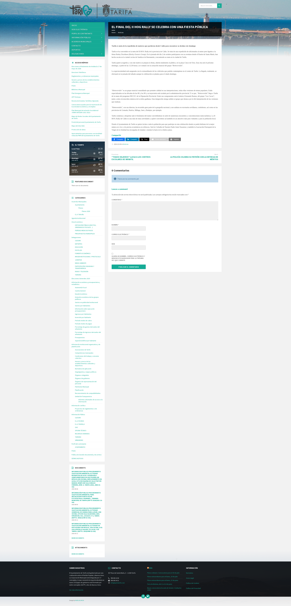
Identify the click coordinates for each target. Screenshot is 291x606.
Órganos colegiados (82, 375)
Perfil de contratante (82, 33)
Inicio (74, 25)
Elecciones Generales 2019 (81, 278)
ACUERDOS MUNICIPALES (81, 41)
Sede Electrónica (79, 29)
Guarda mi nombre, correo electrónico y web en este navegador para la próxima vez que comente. (128, 258)
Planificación (79, 390)
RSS (150, 568)
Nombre (115, 225)
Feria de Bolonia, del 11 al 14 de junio (159, 584)
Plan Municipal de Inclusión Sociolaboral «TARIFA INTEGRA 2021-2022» (85, 111)
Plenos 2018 (86, 211)
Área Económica (77, 222)
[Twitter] (148, 596)
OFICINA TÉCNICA (80, 430)
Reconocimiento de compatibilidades (87, 393)
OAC (76, 427)
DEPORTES (76, 50)
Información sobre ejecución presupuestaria (84, 310)
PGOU (74, 86)
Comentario (117, 200)
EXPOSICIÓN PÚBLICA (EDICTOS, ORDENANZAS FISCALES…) (85, 226)
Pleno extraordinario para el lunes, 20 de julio (162, 577)
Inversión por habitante (83, 317)
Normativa (189, 573)
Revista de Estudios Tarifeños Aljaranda (85, 101)
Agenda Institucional (78, 218)
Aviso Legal (190, 578)
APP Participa (76, 97)
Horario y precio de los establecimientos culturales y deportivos (85, 81)
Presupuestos (80, 337)
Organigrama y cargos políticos (85, 372)
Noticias (121, 32)
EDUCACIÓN (79, 247)
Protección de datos (79, 130)
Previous (115, 154)
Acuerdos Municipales (79, 202)
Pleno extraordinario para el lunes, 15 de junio (162, 580)
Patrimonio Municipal (82, 387)
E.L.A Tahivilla (79, 214)
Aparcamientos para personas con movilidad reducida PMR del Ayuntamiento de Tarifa (87, 134)
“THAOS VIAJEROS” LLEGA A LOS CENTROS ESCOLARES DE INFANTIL (131, 158)
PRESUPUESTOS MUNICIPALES (85, 234)
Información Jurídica (78, 405)
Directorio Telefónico (79, 72)
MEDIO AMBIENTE (80, 263)
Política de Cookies (192, 583)
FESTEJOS (78, 250)
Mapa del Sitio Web (78, 126)
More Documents (78, 538)
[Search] (219, 5)
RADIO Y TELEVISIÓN (81, 271)
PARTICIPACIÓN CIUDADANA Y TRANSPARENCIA (84, 267)
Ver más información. (76, 590)
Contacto (76, 46)
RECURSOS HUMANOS (82, 434)
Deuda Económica (81, 294)
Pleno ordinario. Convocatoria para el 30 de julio (163, 573)
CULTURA (78, 241)
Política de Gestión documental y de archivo (87, 455)
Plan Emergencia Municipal (80, 93)
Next (216, 154)
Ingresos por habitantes (83, 314)
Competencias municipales (84, 353)
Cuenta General (80, 291)
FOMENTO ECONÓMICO (82, 253)
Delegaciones (78, 54)
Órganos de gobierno (82, 378)
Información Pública (81, 37)
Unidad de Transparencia (83, 396)
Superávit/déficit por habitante (85, 341)
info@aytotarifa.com (118, 583)
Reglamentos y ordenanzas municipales (85, 76)
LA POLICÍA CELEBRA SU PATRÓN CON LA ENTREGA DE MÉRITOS (194, 158)
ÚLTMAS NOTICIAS (77, 458)
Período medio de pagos (83, 324)
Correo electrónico (120, 234)
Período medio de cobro (83, 321)
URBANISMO (79, 440)
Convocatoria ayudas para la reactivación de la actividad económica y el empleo (87, 106)
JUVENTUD (78, 260)
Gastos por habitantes (82, 306)
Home (114, 32)
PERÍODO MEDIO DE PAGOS (84, 230)
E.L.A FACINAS (79, 421)
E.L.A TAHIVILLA (80, 424)
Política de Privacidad (193, 588)
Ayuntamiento (79, 205)
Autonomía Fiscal (81, 287)
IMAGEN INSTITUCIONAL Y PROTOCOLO (88, 257)
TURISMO (78, 275)
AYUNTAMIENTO (80, 447)
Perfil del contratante (79, 444)
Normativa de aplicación (83, 369)
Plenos (80, 208)
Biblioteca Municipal (78, 89)
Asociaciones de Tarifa (82, 350)
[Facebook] (143, 596)
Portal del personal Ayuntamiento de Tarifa (86, 122)
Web (113, 244)
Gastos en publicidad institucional (86, 302)
